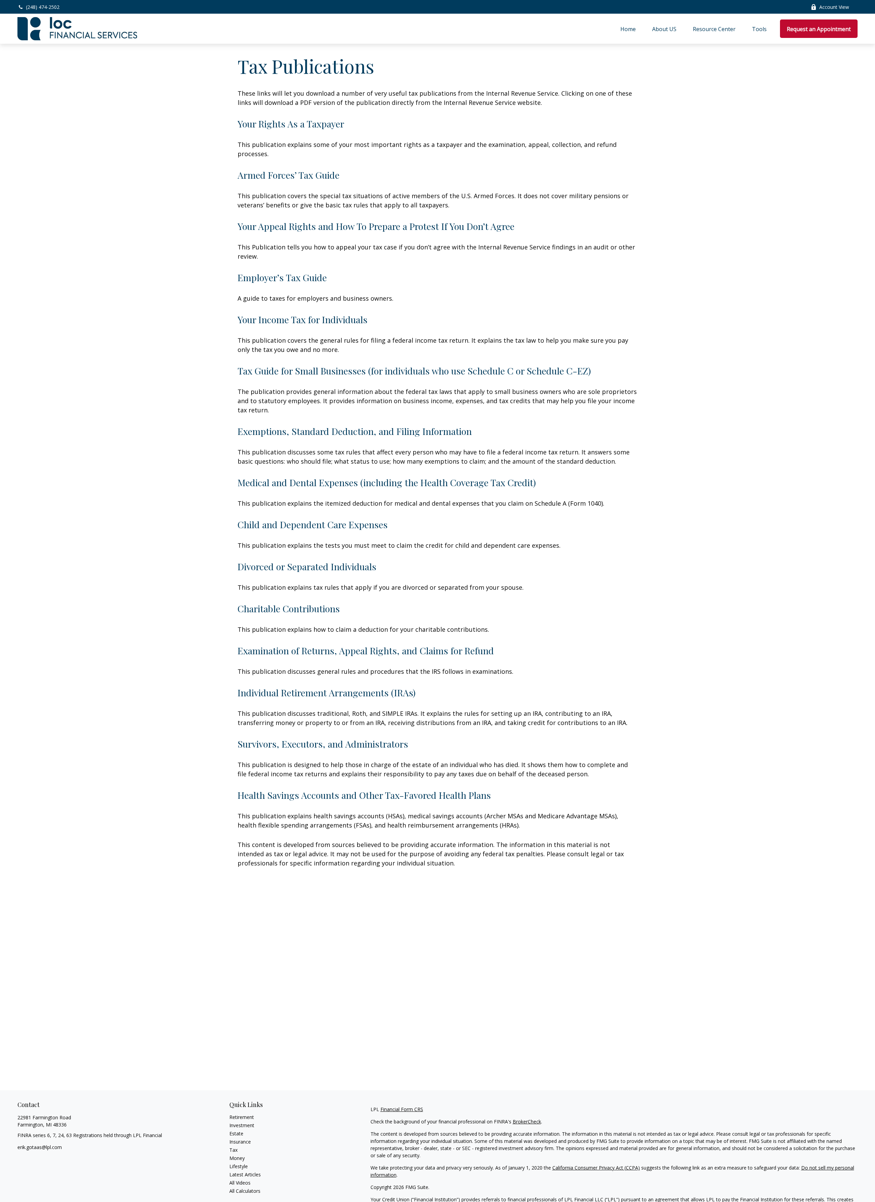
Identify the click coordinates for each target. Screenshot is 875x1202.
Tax (233, 1150)
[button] (628, 29)
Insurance (240, 1141)
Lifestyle (238, 1166)
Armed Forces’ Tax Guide (288, 175)
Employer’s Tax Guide (282, 277)
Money (237, 1158)
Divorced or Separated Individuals (307, 566)
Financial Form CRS (401, 1109)
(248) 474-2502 (42, 7)
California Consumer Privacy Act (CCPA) (596, 1167)
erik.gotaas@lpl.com (39, 1147)
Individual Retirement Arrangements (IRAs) (327, 692)
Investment (241, 1125)
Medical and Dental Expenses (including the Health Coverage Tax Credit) (387, 482)
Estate (236, 1133)
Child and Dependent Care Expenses (313, 524)
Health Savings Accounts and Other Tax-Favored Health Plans (364, 795)
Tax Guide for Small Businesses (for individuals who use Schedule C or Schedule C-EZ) (414, 371)
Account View (834, 7)
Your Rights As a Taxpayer (291, 124)
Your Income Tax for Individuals (302, 319)
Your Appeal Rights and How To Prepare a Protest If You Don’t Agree (376, 226)
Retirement (241, 1117)
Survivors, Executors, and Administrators (323, 744)
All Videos (240, 1182)
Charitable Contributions (289, 608)
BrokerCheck (527, 1121)
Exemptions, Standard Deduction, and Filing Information (355, 431)
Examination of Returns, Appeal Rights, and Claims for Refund (366, 650)
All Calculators (244, 1191)
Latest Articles (245, 1174)
